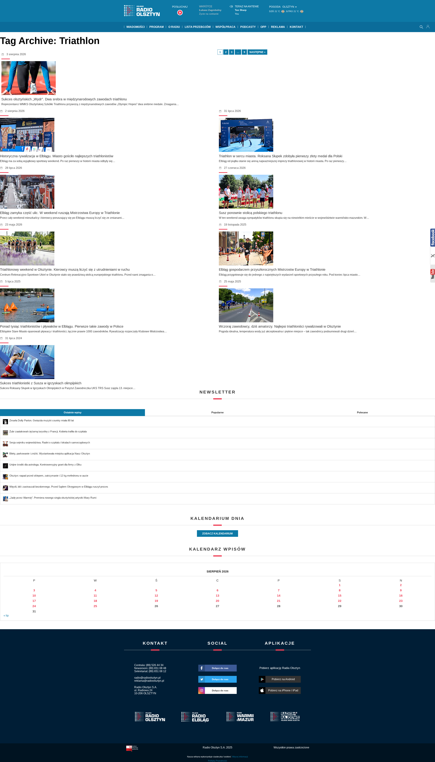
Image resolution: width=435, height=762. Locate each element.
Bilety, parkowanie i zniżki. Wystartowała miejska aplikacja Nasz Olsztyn (49, 453)
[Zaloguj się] (428, 27)
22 (339, 601)
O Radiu (174, 26)
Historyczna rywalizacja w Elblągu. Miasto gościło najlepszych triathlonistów (56, 156)
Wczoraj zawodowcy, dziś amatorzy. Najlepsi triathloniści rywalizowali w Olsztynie (280, 326)
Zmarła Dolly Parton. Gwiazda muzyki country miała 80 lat (41, 420)
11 (95, 595)
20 (217, 601)
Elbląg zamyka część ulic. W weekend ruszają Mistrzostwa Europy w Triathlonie (60, 213)
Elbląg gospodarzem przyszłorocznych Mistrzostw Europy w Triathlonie (272, 269)
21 (278, 601)
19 (156, 601)
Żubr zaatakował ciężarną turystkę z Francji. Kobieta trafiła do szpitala (48, 431)
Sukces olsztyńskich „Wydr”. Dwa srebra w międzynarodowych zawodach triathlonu (64, 99)
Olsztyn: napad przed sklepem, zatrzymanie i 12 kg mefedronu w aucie (48, 475)
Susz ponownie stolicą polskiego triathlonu (250, 213)
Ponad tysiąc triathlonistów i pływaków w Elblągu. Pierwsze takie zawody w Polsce (61, 326)
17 (34, 601)
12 (156, 595)
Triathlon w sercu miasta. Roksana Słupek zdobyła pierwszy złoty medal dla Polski (280, 156)
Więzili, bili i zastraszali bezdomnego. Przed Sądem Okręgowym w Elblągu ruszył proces (58, 486)
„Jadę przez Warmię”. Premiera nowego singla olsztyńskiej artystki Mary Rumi (52, 497)
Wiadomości (135, 26)
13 (217, 595)
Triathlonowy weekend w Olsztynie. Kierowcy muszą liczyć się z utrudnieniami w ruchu (65, 269)
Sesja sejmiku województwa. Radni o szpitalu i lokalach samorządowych (49, 442)
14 (278, 595)
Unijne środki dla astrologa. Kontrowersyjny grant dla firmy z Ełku (45, 464)
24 (34, 606)
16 (401, 595)
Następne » (257, 52)
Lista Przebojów (198, 26)
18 (95, 601)
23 (401, 601)
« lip (6, 615)
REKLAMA (278, 26)
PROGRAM (156, 26)
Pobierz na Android (283, 679)
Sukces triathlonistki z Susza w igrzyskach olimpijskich (40, 383)
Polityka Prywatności (217, 761)
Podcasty (248, 26)
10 (34, 595)
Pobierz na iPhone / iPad (283, 690)
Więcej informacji (240, 757)
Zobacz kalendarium (217, 533)
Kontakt (296, 26)
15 (339, 595)
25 (95, 606)
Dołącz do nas (220, 668)
